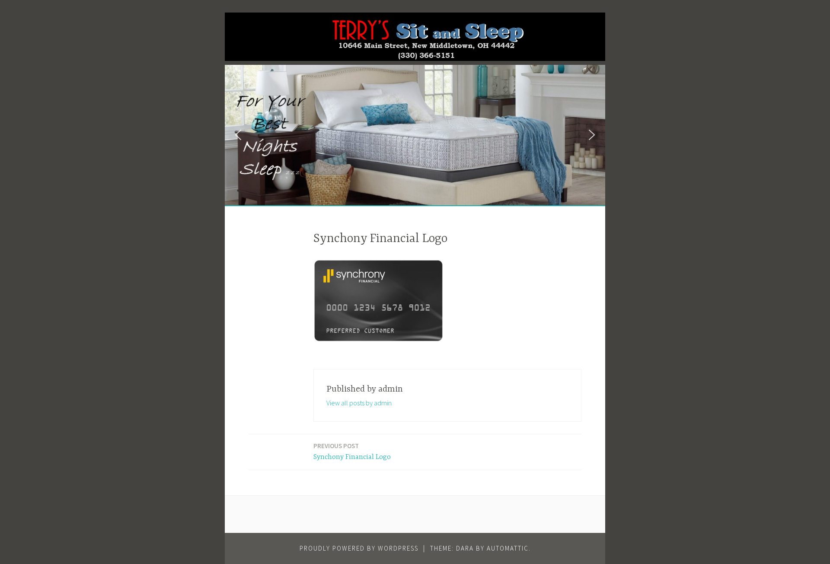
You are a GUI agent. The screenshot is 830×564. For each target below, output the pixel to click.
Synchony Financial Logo (352, 451)
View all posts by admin (359, 402)
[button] (238, 135)
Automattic (508, 548)
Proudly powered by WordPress (359, 548)
